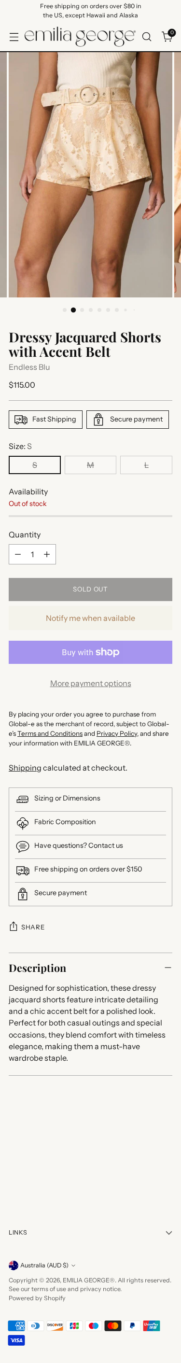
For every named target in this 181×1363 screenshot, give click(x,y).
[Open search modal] (146, 36)
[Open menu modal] (14, 36)
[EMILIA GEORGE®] (80, 37)
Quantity (25, 534)
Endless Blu (29, 367)
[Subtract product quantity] (18, 554)
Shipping (25, 768)
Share (32, 927)
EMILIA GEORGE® (89, 1280)
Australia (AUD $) (44, 1265)
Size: (20, 446)
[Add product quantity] (47, 554)
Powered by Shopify (37, 1298)
